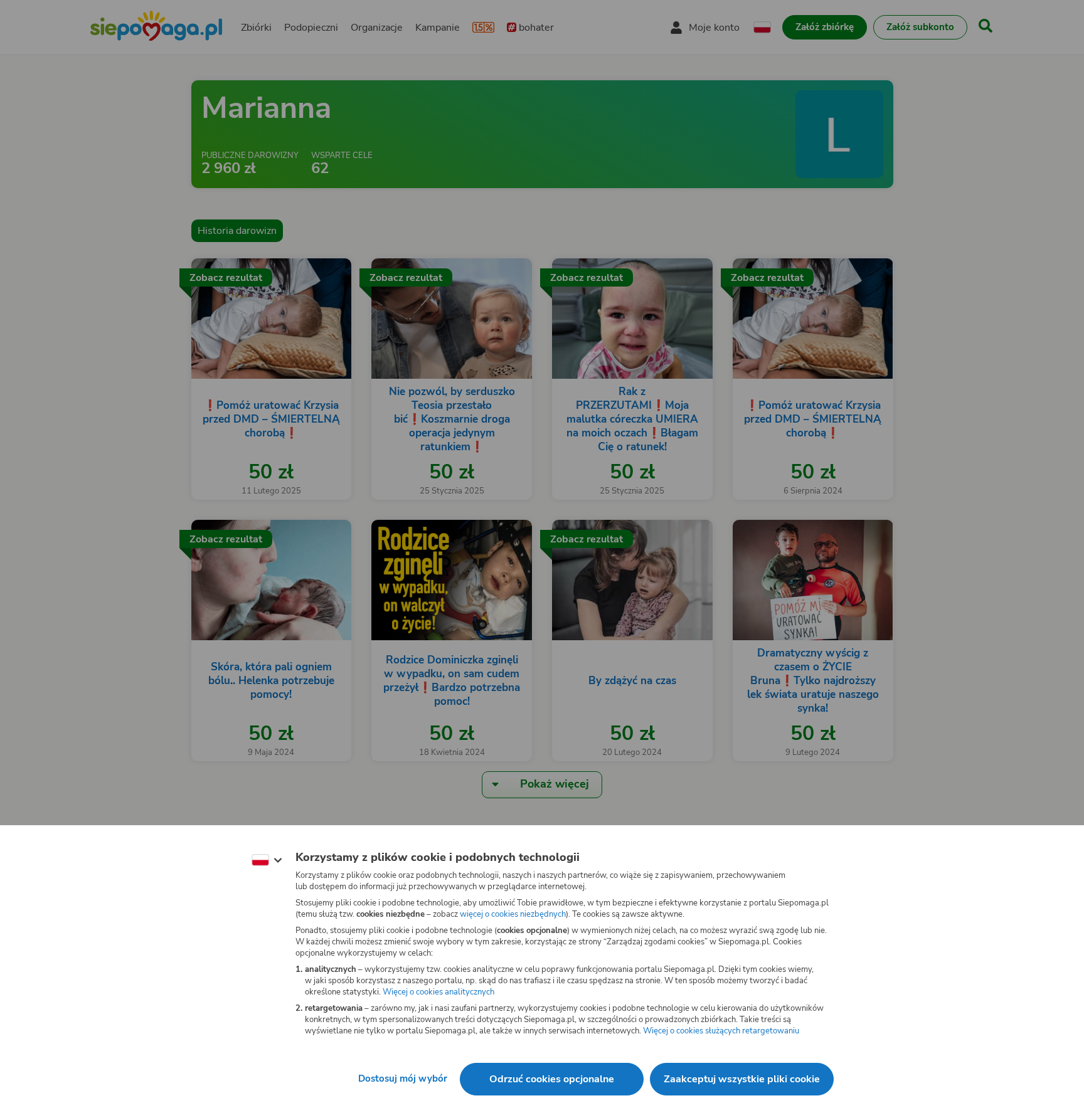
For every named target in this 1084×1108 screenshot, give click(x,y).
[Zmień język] (267, 860)
